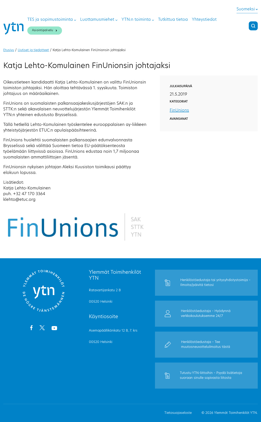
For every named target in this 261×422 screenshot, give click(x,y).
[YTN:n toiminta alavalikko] (153, 20)
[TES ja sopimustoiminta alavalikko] (75, 20)
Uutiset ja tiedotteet (33, 50)
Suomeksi (246, 9)
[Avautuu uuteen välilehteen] (31, 328)
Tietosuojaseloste (178, 413)
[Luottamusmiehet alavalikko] (116, 20)
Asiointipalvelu (42, 30)
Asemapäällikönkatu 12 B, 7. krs (113, 330)
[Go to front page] (44, 311)
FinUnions (179, 111)
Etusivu (8, 50)
